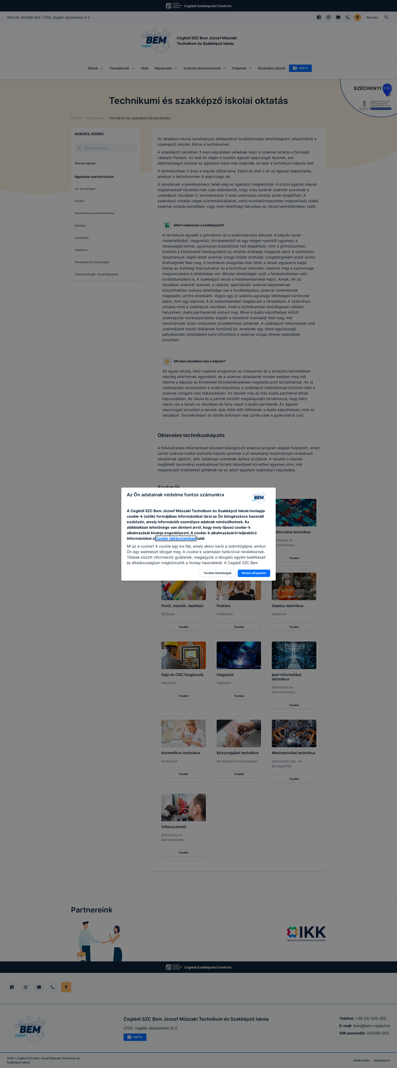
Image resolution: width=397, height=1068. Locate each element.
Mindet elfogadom (254, 573)
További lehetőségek (218, 573)
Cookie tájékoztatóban (176, 538)
